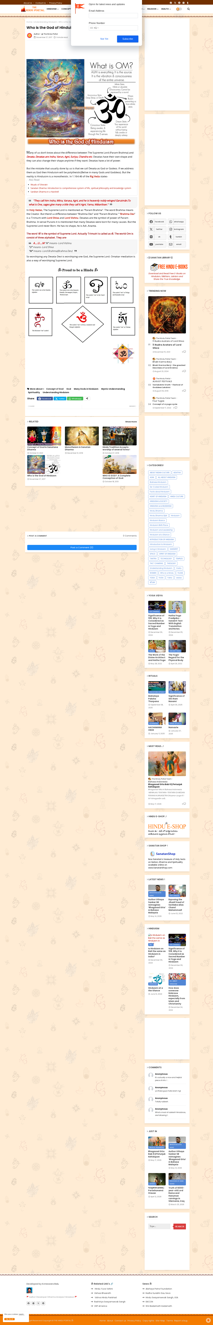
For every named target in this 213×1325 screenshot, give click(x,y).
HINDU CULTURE (176, 496)
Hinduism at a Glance (159, 534)
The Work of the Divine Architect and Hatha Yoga (156, 657)
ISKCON (149, 1301)
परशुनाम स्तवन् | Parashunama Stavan (156, 1190)
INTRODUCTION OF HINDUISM (162, 539)
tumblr (179, 237)
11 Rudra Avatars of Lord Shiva (167, 346)
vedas (179, 577)
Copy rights (148, 1320)
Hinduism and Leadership (161, 530)
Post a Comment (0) (82, 547)
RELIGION (151, 9)
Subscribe (127, 39)
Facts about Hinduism (160, 491)
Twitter (62, 398)
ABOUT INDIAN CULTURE (160, 472)
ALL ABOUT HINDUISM (166, 477)
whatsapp (179, 221)
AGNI (152, 477)
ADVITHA (177, 472)
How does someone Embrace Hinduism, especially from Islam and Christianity (177, 996)
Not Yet (104, 39)
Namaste (173, 727)
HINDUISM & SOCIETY (158, 501)
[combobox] (94, 27)
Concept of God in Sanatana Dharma (42, 448)
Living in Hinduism (158, 549)
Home (29, 22)
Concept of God (54, 389)
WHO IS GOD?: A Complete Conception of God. (116, 476)
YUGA (161, 577)
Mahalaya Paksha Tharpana (153, 699)
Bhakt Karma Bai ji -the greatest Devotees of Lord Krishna (169, 366)
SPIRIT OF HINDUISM (167, 554)
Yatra (169, 577)
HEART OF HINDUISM (158, 496)
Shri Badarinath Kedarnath (159, 1306)
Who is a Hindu (167, 573)
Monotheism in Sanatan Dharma (77, 448)
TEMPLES (179, 558)
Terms (169, 1320)
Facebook (46, 398)
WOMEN (153, 573)
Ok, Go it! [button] (9, 1319)
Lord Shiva (53, 217)
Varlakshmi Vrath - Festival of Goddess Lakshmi (168, 386)
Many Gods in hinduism (86, 389)
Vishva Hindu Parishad (105, 1297)
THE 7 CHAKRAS (156, 563)
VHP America (100, 1306)
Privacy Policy (55, 3)
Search (179, 1226)
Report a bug (180, 1320)
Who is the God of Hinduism (41, 475)
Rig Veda (95, 176)
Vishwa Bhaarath (102, 1293)
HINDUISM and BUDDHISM (160, 506)
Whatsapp (77, 398)
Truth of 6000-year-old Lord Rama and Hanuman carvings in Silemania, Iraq (176, 1194)
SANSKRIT (174, 549)
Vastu (178, 568)
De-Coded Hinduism (159, 487)
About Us (28, 3)
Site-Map (160, 1320)
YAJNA (180, 573)
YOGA (152, 577)
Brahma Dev (127, 214)
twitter (159, 229)
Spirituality (34, 392)
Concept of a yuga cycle (165, 404)
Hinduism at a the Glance (155, 989)
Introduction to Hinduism (161, 544)
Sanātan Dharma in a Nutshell (45, 191)
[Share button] (87, 398)
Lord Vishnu (71, 217)
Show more (131, 421)
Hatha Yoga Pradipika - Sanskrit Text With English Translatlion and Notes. (176, 622)
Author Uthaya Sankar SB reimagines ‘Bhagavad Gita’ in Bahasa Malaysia (157, 906)
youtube (159, 244)
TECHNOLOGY (166, 558)
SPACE (152, 554)
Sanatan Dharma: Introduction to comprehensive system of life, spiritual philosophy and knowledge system (81, 188)
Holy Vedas (35, 210)
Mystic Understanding (113, 389)
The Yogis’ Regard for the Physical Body (176, 657)
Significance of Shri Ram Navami (177, 699)
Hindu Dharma (156, 511)
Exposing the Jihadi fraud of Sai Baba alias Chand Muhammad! (176, 904)
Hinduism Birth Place (159, 525)
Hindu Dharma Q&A (158, 515)
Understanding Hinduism (45, 22)
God (68, 389)
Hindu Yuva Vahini (103, 1288)
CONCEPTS (66, 9)
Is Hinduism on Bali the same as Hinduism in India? (157, 952)
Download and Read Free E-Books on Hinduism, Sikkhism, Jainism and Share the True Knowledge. (167, 276)
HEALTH (165, 9)
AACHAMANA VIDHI (155, 728)
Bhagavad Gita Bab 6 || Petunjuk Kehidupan (165, 785)
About (110, 1320)
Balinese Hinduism (158, 482)
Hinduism (175, 515)
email (178, 244)
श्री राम (152, 582)
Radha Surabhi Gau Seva (158, 1293)
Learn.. (21, 1314)
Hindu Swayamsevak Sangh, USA (162, 1297)
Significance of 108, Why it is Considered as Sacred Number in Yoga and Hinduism (156, 622)
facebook (159, 221)
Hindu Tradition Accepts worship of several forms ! (116, 448)
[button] (188, 9)
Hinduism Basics (157, 520)
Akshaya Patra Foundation (159, 1288)
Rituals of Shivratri (39, 184)
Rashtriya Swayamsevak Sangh (109, 1301)
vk (159, 237)
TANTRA (153, 558)
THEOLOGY (171, 563)
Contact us (41, 3)
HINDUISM (52, 9)
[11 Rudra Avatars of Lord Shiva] (167, 314)
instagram (179, 229)
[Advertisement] (97, 49)
